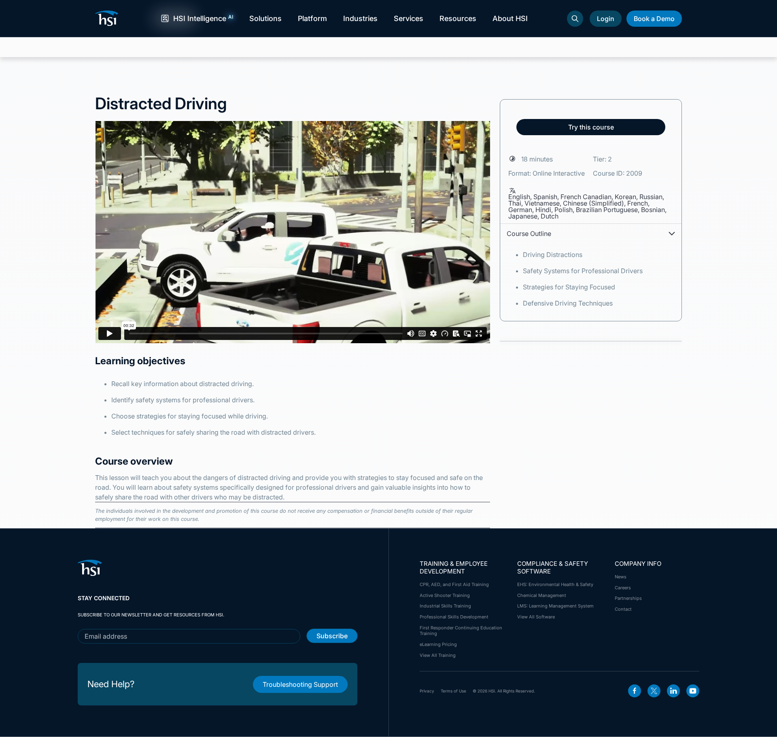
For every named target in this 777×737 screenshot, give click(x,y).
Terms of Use (453, 691)
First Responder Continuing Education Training (461, 630)
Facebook (634, 690)
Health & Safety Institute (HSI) (108, 18)
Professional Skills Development (454, 617)
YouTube (692, 690)
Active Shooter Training (445, 595)
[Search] (575, 19)
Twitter (654, 690)
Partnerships (628, 598)
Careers (623, 587)
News (620, 577)
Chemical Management (541, 595)
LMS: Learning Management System (555, 606)
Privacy (427, 691)
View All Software (536, 617)
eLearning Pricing (438, 644)
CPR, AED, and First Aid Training (454, 584)
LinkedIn (673, 690)
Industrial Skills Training (445, 606)
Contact (623, 609)
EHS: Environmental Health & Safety (555, 584)
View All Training (438, 655)
